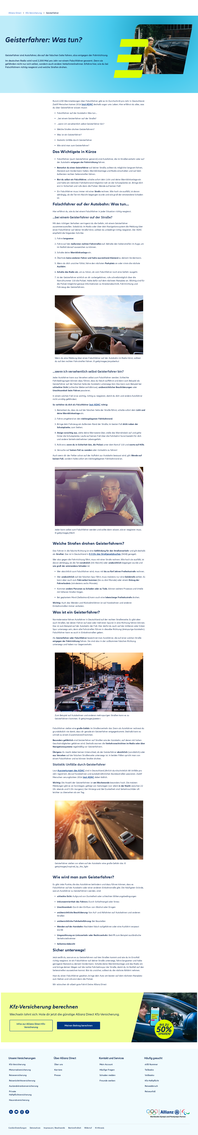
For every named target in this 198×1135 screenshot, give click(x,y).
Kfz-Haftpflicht (152, 1080)
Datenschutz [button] (35, 1128)
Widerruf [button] (88, 1128)
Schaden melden (107, 1075)
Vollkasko (149, 1075)
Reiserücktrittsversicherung (22, 1080)
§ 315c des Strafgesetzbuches (105, 554)
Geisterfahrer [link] (52, 13)
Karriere (58, 1070)
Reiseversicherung (18, 1075)
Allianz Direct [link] (14, 13)
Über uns (58, 1064)
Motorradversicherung (20, 1070)
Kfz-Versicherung (17, 1064)
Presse (57, 1075)
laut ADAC (87, 104)
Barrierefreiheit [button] (74, 1128)
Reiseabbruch (151, 1086)
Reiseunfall (150, 1091)
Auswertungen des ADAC (71, 770)
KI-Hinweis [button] (99, 1128)
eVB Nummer (151, 1064)
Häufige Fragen (107, 1070)
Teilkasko (149, 1070)
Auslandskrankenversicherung (23, 1086)
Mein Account (106, 1064)
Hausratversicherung (19, 1100)
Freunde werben (107, 1080)
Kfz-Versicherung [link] (34, 13)
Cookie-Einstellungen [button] (17, 1128)
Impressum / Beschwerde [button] (54, 1128)
